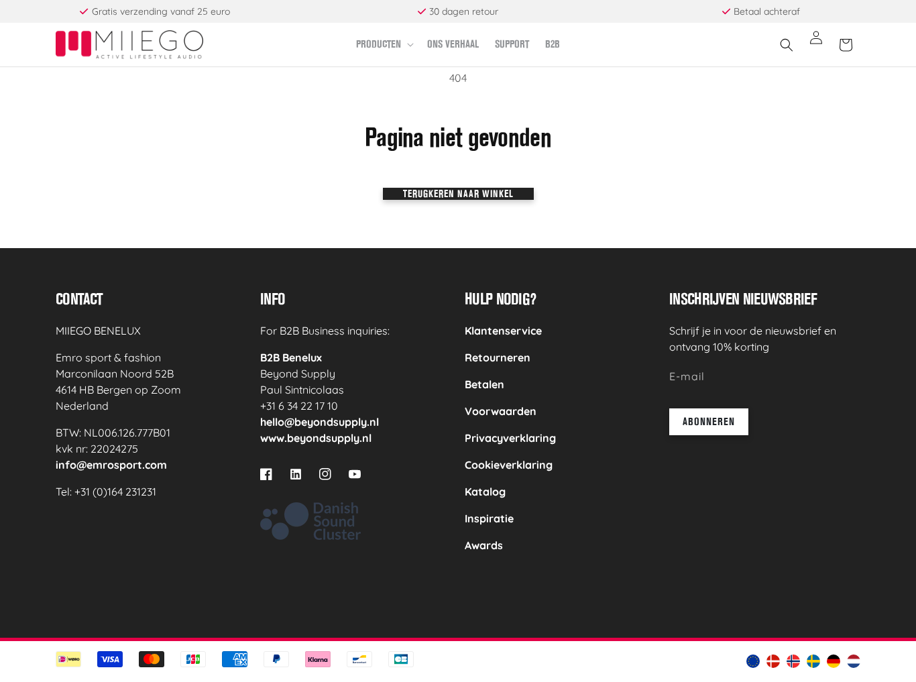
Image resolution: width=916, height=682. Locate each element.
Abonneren (709, 421)
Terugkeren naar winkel (458, 193)
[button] (383, 45)
